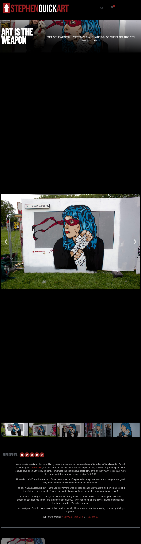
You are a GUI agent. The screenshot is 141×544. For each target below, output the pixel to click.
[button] (102, 8)
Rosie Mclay (92, 517)
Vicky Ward (66, 517)
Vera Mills (78, 517)
